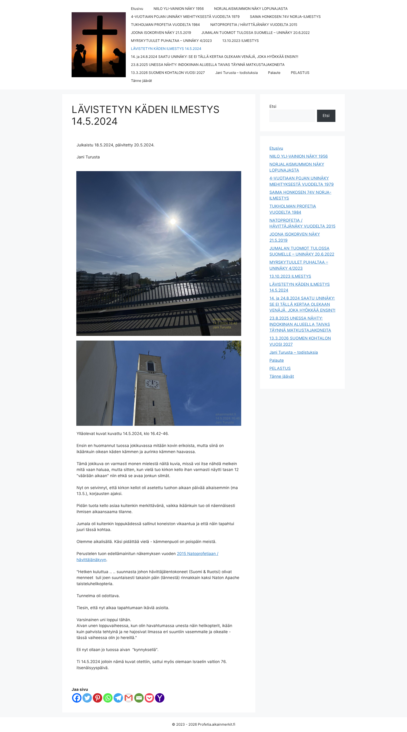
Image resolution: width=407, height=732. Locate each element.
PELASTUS (300, 72)
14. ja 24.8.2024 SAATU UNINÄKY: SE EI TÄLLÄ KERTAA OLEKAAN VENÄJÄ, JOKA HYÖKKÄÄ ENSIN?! (214, 56)
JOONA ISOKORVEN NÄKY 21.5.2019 (161, 32)
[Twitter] (87, 698)
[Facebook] (76, 698)
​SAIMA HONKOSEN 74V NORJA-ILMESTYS (285, 16)
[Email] (139, 698)
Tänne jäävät (141, 80)
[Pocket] (149, 698)
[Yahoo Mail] (159, 698)
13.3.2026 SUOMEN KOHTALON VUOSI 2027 (168, 72)
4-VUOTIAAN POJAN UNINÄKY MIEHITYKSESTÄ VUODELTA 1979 (185, 16)
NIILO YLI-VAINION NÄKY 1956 (179, 8)
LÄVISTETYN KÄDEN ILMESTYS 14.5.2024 (166, 48)
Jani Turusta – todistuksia (236, 72)
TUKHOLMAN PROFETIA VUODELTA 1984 (165, 24)
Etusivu (137, 8)
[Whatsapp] (108, 698)
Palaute (274, 72)
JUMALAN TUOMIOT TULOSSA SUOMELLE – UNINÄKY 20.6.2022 (255, 32)
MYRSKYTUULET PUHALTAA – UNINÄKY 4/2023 (171, 40)
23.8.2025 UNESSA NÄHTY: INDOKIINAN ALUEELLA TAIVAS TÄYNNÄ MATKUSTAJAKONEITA (208, 64)
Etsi (272, 106)
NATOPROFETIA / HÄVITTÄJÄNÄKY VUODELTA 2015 (253, 24)
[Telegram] (118, 698)
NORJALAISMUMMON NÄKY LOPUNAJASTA (251, 8)
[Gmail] (128, 698)
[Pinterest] (97, 698)
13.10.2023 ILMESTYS (240, 40)
